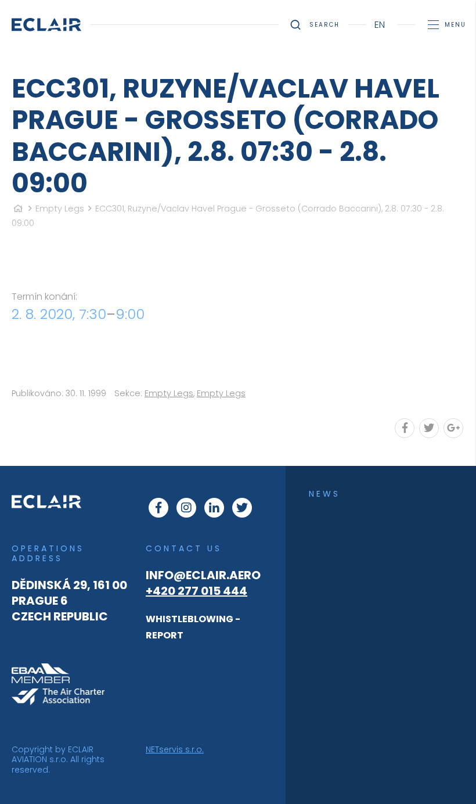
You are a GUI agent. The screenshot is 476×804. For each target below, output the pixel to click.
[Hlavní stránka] (18, 208)
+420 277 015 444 (196, 591)
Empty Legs (59, 208)
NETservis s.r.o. (175, 749)
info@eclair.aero (203, 575)
